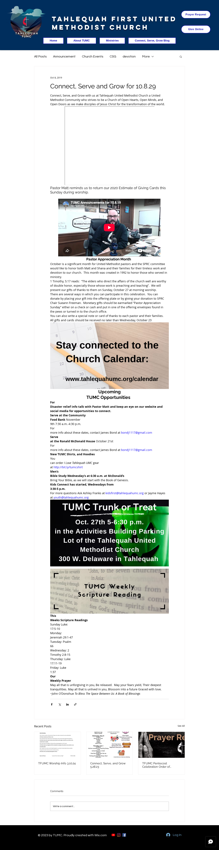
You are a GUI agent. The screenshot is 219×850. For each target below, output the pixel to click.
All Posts (40, 56)
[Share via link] (75, 704)
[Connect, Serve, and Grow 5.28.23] (109, 745)
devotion (129, 56)
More (146, 56)
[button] (180, 56)
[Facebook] (124, 835)
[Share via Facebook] (51, 704)
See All (181, 725)
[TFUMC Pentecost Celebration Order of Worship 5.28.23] (161, 745)
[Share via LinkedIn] (67, 704)
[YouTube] (113, 835)
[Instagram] (119, 835)
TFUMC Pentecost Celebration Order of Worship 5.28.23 (156, 765)
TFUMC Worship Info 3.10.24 (57, 763)
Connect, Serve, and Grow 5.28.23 (108, 765)
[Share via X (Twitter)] (59, 704)
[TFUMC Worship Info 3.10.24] (57, 745)
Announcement (64, 56)
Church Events (92, 56)
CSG (113, 56)
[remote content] (109, 146)
